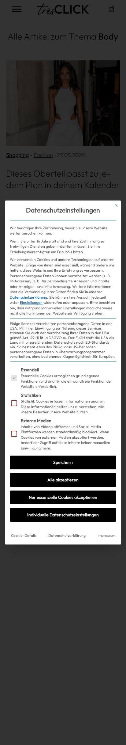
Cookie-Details (23, 535)
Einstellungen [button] (31, 302)
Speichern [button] (63, 462)
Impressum (106, 535)
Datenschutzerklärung (28, 297)
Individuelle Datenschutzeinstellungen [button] (63, 515)
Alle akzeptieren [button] (63, 480)
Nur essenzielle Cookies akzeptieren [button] (63, 497)
